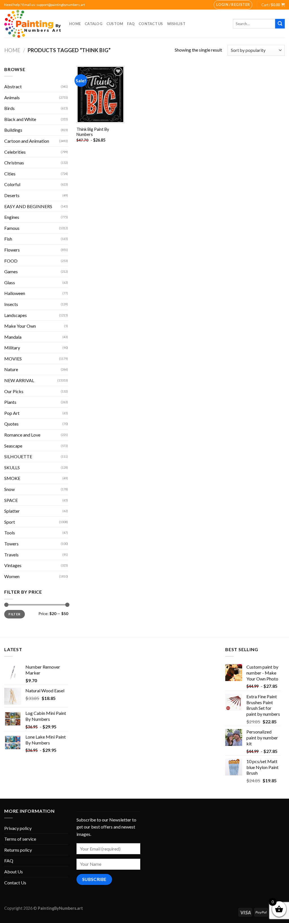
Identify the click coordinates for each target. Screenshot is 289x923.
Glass (9, 282)
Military (12, 347)
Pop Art (11, 413)
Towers (11, 543)
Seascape (13, 445)
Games (11, 271)
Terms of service (20, 839)
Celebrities (15, 152)
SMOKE (12, 478)
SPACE (11, 500)
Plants (10, 402)
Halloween (14, 293)
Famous (11, 228)
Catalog (93, 23)
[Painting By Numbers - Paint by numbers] (32, 24)
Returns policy (18, 849)
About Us (13, 871)
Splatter (12, 511)
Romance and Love (22, 434)
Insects (11, 304)
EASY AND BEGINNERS (28, 206)
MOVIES (13, 358)
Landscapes (15, 315)
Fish (8, 238)
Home (75, 23)
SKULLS (12, 467)
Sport (9, 522)
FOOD (10, 260)
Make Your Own (20, 326)
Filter (14, 614)
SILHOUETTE (18, 456)
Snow (9, 489)
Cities (10, 173)
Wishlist (176, 23)
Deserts (11, 195)
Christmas (14, 162)
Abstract (13, 86)
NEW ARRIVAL (19, 380)
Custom (114, 23)
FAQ (131, 23)
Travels (11, 554)
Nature (11, 369)
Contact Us (151, 23)
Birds (9, 108)
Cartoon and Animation (26, 141)
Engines (11, 217)
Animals (12, 97)
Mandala (12, 337)
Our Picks (13, 391)
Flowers (12, 249)
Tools (9, 532)
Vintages (12, 565)
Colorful (12, 184)
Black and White (20, 119)
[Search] (280, 23)
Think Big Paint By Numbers (92, 132)
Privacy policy (18, 828)
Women (11, 576)
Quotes (11, 423)
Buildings (13, 130)
